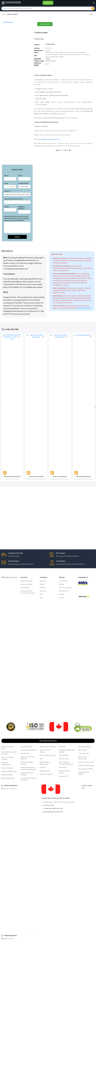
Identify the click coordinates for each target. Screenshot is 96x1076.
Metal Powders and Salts (47, 747)
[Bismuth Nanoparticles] (83, 404)
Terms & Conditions (84, 308)
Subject (6, 207)
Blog (41, 594)
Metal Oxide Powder (12, 479)
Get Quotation (45, 24)
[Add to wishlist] (19, 336)
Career (42, 584)
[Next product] (93, 14)
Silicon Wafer (82, 750)
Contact (61, 598)
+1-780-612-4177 (48, 805)
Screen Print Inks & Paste (86, 762)
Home (3, 14)
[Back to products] (91, 14)
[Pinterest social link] (65, 150)
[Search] (92, 8)
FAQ (41, 598)
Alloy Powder (25, 753)
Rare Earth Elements (84, 747)
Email (20, 175)
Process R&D (25, 587)
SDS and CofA (63, 591)
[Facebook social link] (61, 150)
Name (6, 175)
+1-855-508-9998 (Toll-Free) (53, 808)
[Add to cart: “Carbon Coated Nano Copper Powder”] (52, 473)
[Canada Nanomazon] (50, 789)
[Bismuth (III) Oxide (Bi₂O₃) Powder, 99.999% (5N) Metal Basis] (12, 404)
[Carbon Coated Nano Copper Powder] (59, 404)
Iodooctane (39, 39)
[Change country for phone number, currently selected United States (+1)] (6, 187)
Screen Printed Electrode (86, 765)
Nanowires (62, 747)
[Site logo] (11, 3)
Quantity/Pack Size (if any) (14, 199)
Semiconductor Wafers (85, 769)
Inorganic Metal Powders (9, 771)
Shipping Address (21, 208)
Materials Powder (6, 775)
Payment (48, 3)
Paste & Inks (63, 767)
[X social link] (63, 150)
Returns (61, 584)
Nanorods (43, 767)
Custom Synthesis (26, 584)
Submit (17, 237)
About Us (43, 581)
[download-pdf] (88, 786)
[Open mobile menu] (94, 3)
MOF (41, 759)
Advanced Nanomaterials (29, 750)
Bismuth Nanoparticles (83, 476)
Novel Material (63, 755)
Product (7, 191)
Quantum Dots (63, 776)
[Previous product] (89, 14)
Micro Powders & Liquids (47, 755)
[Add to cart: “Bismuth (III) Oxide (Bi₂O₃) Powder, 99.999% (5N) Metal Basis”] (5, 473)
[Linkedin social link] (67, 150)
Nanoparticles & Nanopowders (36, 479)
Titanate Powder (83, 753)
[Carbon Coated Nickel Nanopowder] (36, 404)
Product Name (23, 183)
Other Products (12, 14)
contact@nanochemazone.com (49, 139)
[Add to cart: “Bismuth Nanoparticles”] (76, 473)
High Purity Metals (7, 768)
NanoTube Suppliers (46, 774)
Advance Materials (26, 747)
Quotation (43, 591)
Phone (6, 183)
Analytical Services (27, 581)
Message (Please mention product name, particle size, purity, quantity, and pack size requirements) (16, 218)
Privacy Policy (63, 581)
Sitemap (61, 594)
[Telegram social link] (70, 150)
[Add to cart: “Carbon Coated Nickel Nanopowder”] (28, 473)
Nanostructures (45, 771)
